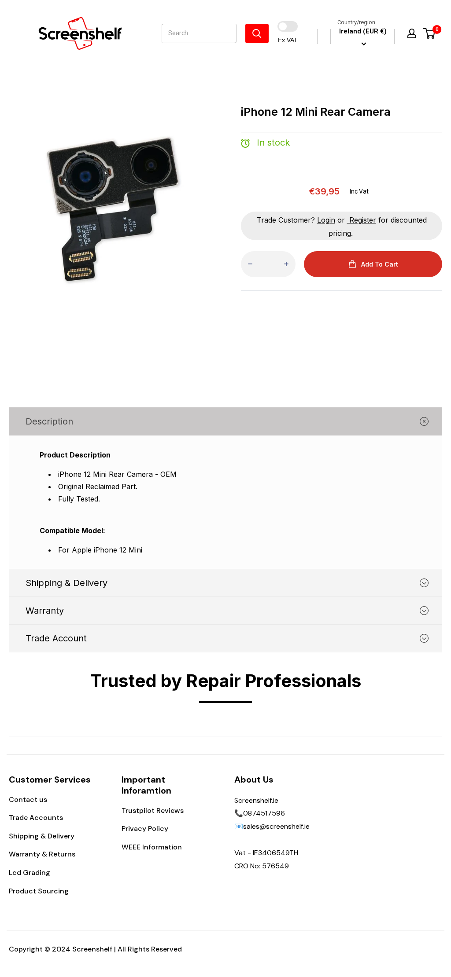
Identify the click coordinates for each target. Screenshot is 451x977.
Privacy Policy (145, 828)
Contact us (28, 799)
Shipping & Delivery (41, 836)
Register (362, 220)
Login (326, 220)
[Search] (257, 33)
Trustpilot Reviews (153, 810)
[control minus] (250, 264)
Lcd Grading (29, 872)
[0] (429, 33)
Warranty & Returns (42, 854)
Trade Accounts (36, 817)
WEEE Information (152, 847)
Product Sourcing (39, 891)
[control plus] (286, 264)
